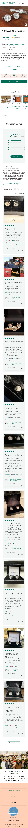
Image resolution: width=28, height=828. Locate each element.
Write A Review (16, 157)
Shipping (14, 70)
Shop (14, 786)
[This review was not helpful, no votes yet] (21, 250)
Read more (14, 471)
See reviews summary (19, 37)
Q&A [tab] (10, 115)
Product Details (14, 66)
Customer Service (14, 791)
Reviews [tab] (5, 115)
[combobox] (19, 193)
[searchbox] (8, 189)
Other (13, 796)
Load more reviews (14, 742)
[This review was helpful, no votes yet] (18, 250)
